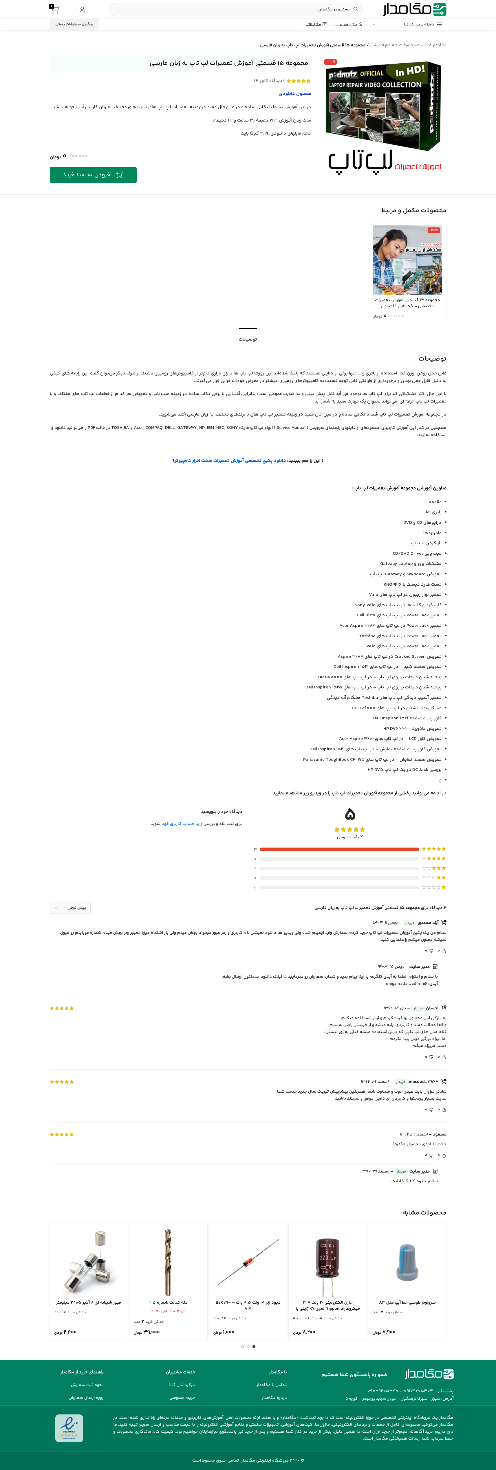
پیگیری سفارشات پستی (74, 24)
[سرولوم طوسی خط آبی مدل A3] (407, 1262)
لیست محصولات (413, 45)
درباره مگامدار (274, 1397)
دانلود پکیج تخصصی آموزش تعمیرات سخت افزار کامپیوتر (230, 460)
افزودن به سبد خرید (87, 174)
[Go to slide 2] (248, 1346)
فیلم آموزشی (382, 45)
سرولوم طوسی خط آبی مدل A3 (407, 1302)
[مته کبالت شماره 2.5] (168, 1262)
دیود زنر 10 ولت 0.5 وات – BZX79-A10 (248, 1305)
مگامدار (439, 45)
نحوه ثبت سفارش (87, 1385)
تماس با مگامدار (272, 1385)
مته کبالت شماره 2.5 (168, 1302)
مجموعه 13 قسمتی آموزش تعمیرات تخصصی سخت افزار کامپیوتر (407, 303)
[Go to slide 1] (253, 1346)
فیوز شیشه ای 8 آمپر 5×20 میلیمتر (88, 1302)
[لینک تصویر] (429, 1374)
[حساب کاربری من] (82, 9)
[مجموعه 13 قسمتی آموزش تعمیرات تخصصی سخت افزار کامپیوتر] (407, 260)
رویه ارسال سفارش (86, 1397)
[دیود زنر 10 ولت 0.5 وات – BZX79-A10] (248, 1262)
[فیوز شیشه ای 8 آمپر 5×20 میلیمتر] (88, 1262)
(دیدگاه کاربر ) (269, 81)
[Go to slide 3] (242, 1346)
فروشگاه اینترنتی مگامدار (265, 1460)
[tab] (248, 337)
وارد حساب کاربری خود (182, 824)
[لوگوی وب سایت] (414, 9)
